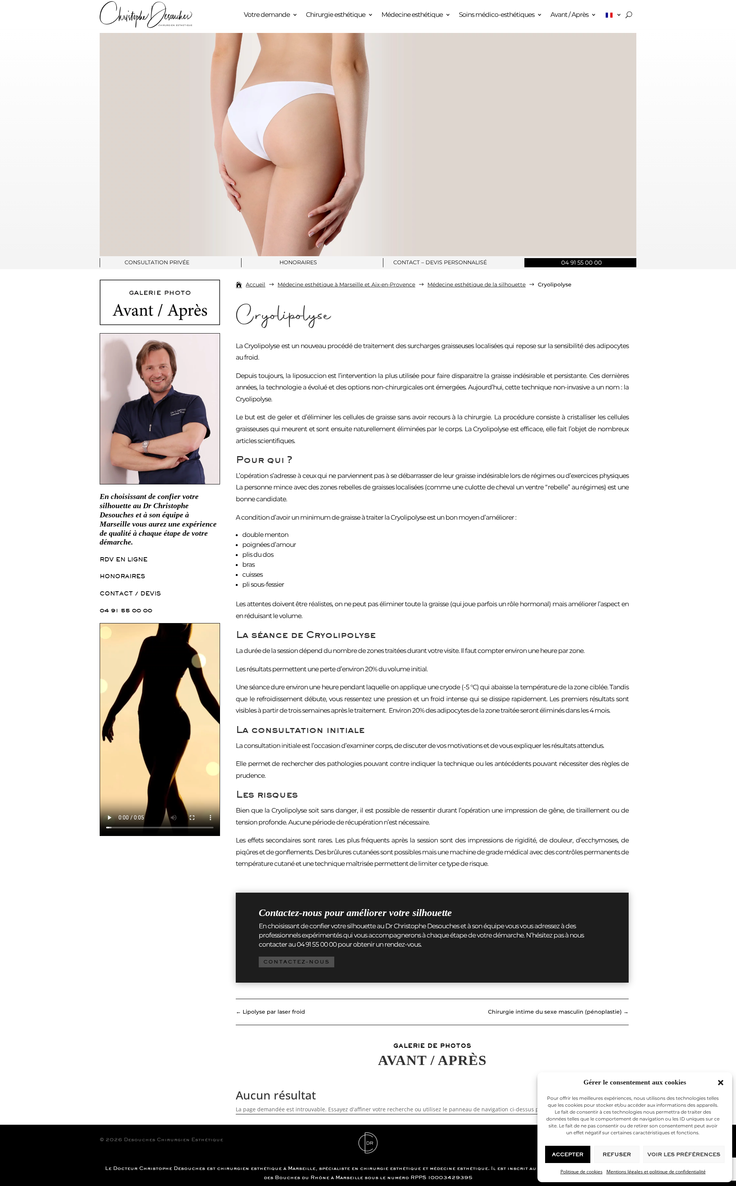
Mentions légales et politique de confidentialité (656, 1171)
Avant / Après (569, 14)
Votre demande (267, 14)
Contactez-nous (296, 962)
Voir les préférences (683, 1154)
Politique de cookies (581, 1171)
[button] (720, 1082)
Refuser (617, 1154)
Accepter (567, 1154)
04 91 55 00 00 (126, 610)
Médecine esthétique (412, 14)
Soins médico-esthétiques (496, 14)
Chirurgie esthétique (335, 14)
